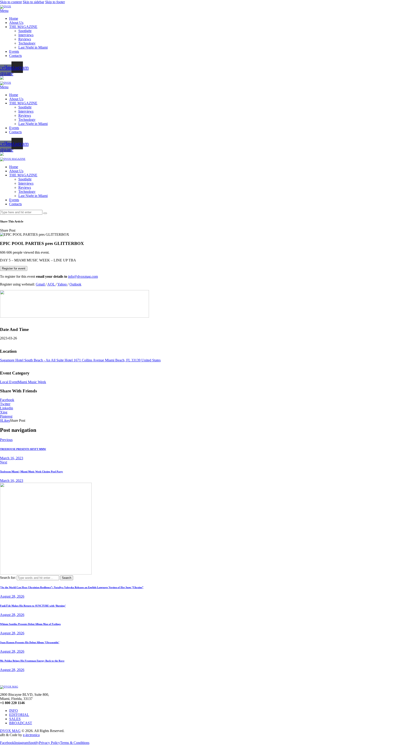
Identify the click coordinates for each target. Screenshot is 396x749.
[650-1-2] (74, 316)
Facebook (7, 400)
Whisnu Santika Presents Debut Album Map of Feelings (30, 624)
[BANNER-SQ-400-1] (46, 573)
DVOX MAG (10, 731)
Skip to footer (55, 2)
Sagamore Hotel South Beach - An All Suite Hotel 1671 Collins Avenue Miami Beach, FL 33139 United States (80, 360)
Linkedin (6, 408)
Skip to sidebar (33, 2)
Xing (3, 412)
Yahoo (62, 284)
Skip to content (11, 2)
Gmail (41, 284)
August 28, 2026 (12, 596)
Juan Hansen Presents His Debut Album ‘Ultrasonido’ (29, 642)
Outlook (75, 284)
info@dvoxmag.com (83, 276)
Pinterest (6, 416)
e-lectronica (31, 735)
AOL (51, 284)
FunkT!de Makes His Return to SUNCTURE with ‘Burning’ (33, 605)
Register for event (13, 268)
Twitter (5, 404)
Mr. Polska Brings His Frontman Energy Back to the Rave (32, 660)
